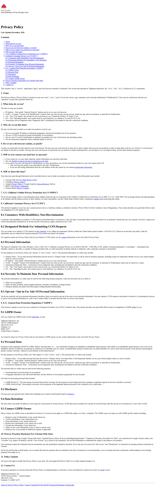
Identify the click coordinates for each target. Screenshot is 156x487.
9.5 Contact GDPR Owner (15, 78)
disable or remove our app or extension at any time (30, 161)
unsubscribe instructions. (83, 167)
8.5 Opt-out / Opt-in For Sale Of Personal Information (24, 66)
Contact (27, 485)
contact (64, 237)
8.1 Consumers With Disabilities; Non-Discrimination (24, 58)
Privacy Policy (19, 485)
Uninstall (34, 485)
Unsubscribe (69, 485)
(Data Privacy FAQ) (29, 180)
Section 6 (70, 394)
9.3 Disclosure (10, 74)
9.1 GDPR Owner (12, 70)
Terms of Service (7, 485)
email (102, 470)
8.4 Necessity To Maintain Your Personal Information (24, 64)
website (96, 199)
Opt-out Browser (43, 184)
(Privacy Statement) (21, 186)
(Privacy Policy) (19, 182)
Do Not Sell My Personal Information (51, 485)
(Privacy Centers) (23, 188)
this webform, (42, 231)
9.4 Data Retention (12, 76)
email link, (35, 317)
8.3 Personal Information (14, 62)
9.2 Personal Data (11, 72)
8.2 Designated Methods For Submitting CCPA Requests (25, 60)
